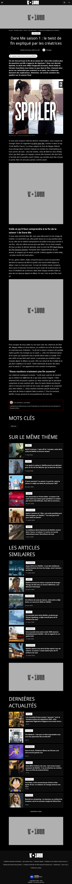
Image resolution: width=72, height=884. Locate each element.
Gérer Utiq (64, 864)
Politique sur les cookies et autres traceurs (56, 861)
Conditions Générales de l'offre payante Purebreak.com (37, 864)
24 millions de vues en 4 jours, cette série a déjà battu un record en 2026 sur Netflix (42, 601)
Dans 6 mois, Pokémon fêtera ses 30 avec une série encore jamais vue (42, 751)
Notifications (57, 864)
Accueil (11, 30)
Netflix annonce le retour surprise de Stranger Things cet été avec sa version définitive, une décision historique (43, 585)
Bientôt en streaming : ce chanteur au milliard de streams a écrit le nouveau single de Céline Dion (43, 800)
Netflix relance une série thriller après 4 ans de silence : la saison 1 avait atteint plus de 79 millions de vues (43, 651)
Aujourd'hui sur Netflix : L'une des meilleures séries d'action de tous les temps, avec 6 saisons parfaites (43, 568)
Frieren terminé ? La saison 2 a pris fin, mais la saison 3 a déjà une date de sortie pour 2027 (42, 482)
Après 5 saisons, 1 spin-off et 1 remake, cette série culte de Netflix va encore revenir (43, 450)
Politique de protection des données (12, 864)
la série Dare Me (37, 143)
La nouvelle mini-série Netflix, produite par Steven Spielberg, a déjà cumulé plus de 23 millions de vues (42, 617)
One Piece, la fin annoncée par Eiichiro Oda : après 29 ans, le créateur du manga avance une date (42, 784)
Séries (25, 30)
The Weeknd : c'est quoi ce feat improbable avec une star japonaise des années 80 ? (43, 735)
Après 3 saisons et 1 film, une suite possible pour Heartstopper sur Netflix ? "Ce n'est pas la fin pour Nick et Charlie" (44, 515)
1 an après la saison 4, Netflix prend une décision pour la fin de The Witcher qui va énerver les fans (43, 466)
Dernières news (18, 30)
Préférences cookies (36, 868)
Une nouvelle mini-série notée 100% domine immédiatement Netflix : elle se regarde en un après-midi (43, 634)
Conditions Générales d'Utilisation (12, 861)
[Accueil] (33, 2)
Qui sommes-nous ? (28, 861)
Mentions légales (38, 861)
